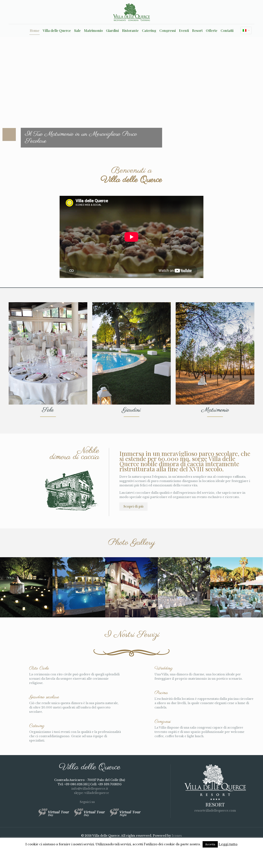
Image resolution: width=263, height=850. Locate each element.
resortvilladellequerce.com (215, 810)
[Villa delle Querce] (131, 12)
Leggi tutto (228, 844)
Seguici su (88, 802)
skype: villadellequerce (91, 793)
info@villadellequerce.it (89, 788)
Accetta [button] (210, 844)
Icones (177, 835)
